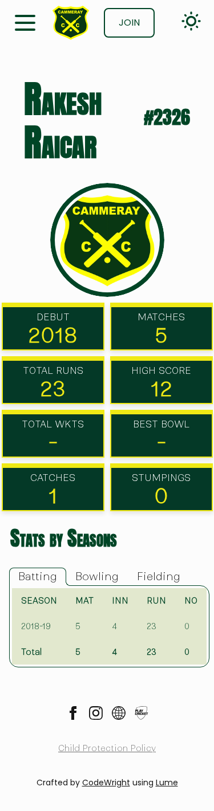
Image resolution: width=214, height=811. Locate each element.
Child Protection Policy (107, 748)
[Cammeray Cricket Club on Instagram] (96, 713)
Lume (167, 782)
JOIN (129, 22)
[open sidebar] (25, 21)
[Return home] (71, 23)
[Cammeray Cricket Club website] (119, 713)
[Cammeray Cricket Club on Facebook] (73, 713)
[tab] (37, 577)
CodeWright (106, 782)
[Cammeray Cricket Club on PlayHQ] (141, 713)
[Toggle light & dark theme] (191, 21)
